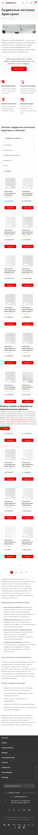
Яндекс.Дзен (29, 810)
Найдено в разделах (13, 138)
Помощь (5, 777)
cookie (7, 418)
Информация (7, 772)
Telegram (19, 810)
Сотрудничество (8, 757)
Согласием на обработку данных (18, 422)
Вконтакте (9, 810)
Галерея (5, 762)
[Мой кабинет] (31, 3)
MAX (24, 810)
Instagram (14, 810)
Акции (4, 743)
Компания (6, 767)
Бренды (4, 753)
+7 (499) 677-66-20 (13, 793)
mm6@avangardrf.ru (20, 797)
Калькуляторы (7, 748)
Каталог (5, 738)
